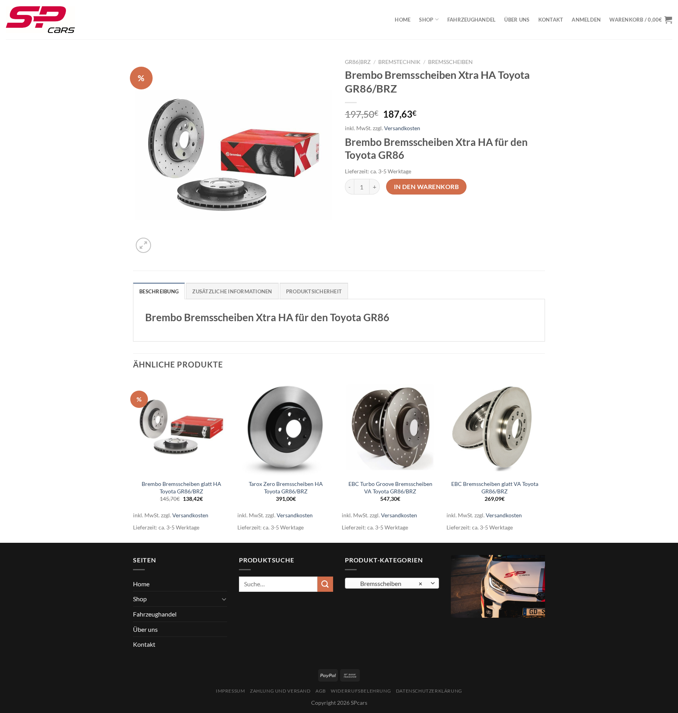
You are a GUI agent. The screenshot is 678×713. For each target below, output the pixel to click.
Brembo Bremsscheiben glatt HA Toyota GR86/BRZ (181, 487)
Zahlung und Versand (280, 691)
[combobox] (392, 583)
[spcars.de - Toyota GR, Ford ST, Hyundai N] (40, 19)
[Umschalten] (224, 599)
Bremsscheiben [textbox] (388, 583)
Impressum (230, 691)
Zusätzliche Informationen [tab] (232, 291)
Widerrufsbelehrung (361, 691)
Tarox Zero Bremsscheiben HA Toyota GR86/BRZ (286, 487)
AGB (320, 691)
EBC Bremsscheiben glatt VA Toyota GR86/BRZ (494, 487)
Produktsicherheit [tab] (314, 291)
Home (402, 19)
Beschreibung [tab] (159, 291)
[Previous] (133, 460)
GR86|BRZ (358, 62)
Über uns (516, 19)
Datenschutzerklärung (429, 691)
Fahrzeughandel (471, 19)
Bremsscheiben (450, 62)
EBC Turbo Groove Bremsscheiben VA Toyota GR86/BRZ (390, 487)
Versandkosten (402, 128)
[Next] (543, 460)
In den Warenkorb (426, 186)
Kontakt (550, 19)
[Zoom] (143, 245)
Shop (426, 19)
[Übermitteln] (325, 584)
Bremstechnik (399, 62)
